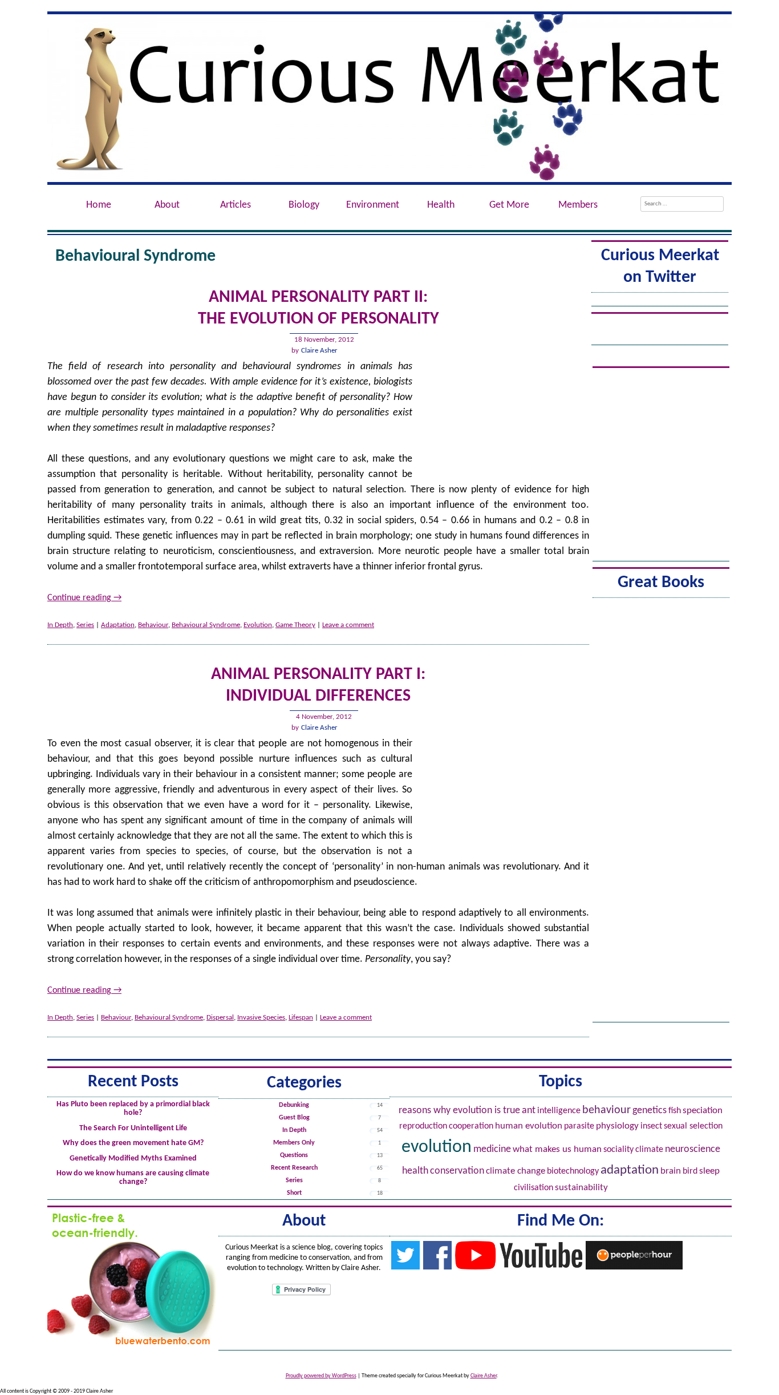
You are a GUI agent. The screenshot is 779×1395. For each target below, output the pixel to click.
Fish (674, 1110)
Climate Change (515, 1171)
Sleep (709, 1171)
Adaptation (118, 625)
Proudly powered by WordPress (321, 1376)
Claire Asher (319, 350)
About (167, 205)
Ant (528, 1110)
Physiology (617, 1126)
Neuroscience (692, 1149)
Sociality (618, 1149)
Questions (294, 1155)
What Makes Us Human (557, 1149)
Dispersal (220, 1017)
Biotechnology (573, 1171)
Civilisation (533, 1187)
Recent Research (294, 1167)
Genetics (649, 1110)
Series (85, 625)
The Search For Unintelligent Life (133, 1128)
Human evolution (528, 1126)
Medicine (492, 1149)
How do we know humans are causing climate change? (132, 1177)
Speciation (703, 1110)
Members (578, 205)
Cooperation (471, 1126)
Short (294, 1193)
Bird (690, 1171)
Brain (670, 1171)
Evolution (258, 625)
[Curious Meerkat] (389, 98)
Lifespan (301, 1017)
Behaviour (153, 625)
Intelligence (559, 1110)
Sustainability (581, 1187)
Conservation (457, 1171)
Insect (651, 1126)
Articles (235, 205)
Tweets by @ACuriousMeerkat (659, 300)
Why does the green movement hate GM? (133, 1143)
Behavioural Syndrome (206, 625)
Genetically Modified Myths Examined (133, 1158)
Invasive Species (261, 1017)
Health (415, 1171)
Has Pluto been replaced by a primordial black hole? (133, 1108)
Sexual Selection (693, 1126)
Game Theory (295, 625)
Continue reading (84, 598)
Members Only (294, 1142)
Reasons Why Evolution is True (459, 1110)
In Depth (60, 625)
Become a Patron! (660, 322)
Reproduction (423, 1126)
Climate (649, 1149)
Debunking (294, 1105)
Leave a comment (348, 625)
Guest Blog (294, 1117)
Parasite (579, 1126)
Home (98, 205)
